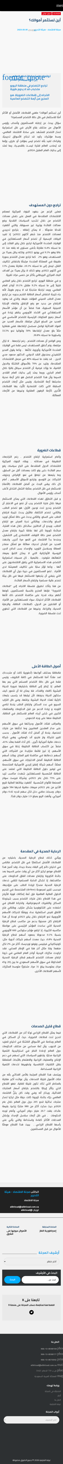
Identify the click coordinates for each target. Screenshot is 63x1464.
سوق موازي (46, 13)
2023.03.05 (22, 30)
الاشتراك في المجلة (53, 1391)
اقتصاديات (56, 13)
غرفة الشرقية (55, 1404)
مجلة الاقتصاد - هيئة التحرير (47, 30)
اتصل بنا (58, 1400)
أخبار (59, 1395)
